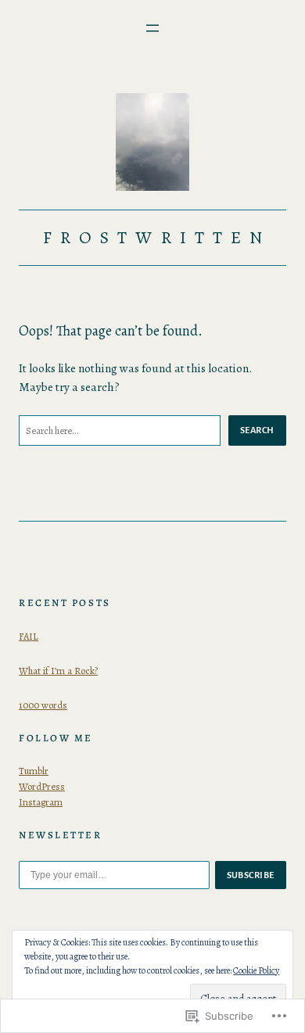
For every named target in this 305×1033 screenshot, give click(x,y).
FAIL (28, 636)
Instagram (41, 802)
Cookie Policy (256, 970)
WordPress (42, 786)
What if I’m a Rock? (58, 670)
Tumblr (33, 770)
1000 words (43, 705)
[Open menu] (152, 28)
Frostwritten (157, 237)
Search (257, 430)
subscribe (251, 875)
